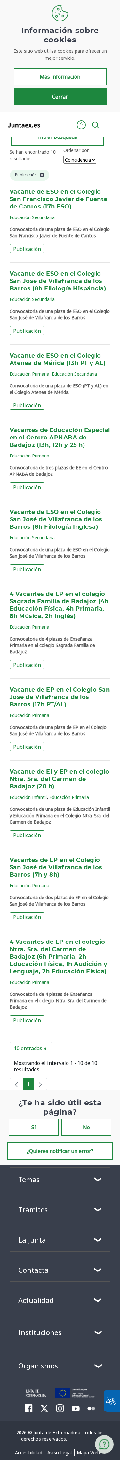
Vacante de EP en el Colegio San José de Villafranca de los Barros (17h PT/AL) (60, 697)
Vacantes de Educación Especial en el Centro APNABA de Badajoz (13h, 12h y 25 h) (60, 438)
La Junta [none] (32, 1239)
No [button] (86, 1127)
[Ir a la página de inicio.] (22, 125)
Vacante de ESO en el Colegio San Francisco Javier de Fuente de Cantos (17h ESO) (59, 199)
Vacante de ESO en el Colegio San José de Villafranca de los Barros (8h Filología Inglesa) (56, 519)
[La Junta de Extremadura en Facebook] (28, 1408)
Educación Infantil (28, 797)
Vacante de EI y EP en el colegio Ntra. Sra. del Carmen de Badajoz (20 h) (59, 779)
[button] (81, 125)
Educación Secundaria (32, 217)
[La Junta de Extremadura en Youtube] (76, 1408)
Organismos (38, 1365)
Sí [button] (33, 1127)
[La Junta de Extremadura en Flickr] (91, 1408)
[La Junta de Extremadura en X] (44, 1408)
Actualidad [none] (36, 1300)
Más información (60, 76)
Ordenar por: (76, 150)
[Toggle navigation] (49, 124)
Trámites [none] (33, 1209)
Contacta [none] (33, 1270)
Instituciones (39, 1332)
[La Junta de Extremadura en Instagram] (60, 1408)
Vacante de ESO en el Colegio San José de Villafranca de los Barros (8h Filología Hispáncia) (58, 281)
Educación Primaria (29, 374)
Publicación (27, 248)
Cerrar (60, 96)
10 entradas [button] (33, 1049)
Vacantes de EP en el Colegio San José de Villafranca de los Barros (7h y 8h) (56, 867)
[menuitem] (29, 1452)
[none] (16, 1084)
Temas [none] (29, 1179)
